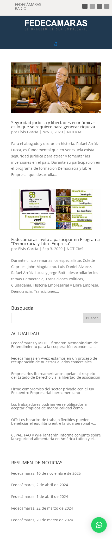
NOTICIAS (75, 131)
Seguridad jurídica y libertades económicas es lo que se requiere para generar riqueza (53, 125)
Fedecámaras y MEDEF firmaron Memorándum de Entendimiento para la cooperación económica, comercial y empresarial (54, 344)
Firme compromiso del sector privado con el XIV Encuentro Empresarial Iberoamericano (52, 391)
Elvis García (28, 131)
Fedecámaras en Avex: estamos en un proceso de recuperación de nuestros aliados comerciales (54, 360)
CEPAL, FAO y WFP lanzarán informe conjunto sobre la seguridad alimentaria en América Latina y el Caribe (56, 437)
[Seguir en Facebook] (85, 6)
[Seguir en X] (92, 6)
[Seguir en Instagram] (99, 6)
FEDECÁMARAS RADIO (28, 6)
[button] (99, 525)
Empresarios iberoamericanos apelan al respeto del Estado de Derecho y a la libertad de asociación (55, 375)
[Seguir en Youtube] (106, 6)
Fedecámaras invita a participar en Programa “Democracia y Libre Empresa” (55, 241)
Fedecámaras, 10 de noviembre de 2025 (46, 473)
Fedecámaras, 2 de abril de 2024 (39, 484)
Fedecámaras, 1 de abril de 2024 (39, 496)
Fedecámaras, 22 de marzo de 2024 (42, 508)
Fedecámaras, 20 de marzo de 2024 (42, 519)
